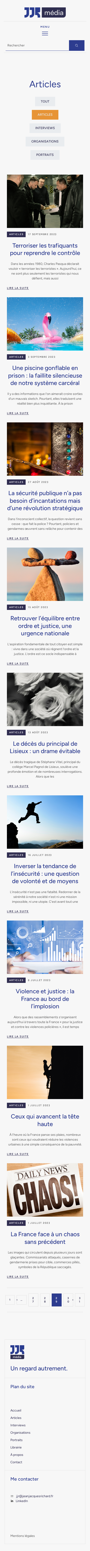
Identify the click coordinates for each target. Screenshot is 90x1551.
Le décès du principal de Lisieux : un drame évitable (45, 747)
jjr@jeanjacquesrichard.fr (34, 1496)
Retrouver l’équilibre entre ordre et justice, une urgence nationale (45, 626)
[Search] (76, 45)
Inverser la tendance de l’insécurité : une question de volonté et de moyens (45, 873)
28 (45, 1300)
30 (68, 1300)
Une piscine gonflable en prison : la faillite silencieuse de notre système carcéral (45, 375)
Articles (16, 234)
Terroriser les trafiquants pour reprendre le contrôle (45, 249)
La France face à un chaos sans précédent (45, 1237)
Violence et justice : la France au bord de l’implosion (45, 999)
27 (33, 1300)
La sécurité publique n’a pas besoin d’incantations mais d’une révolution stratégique (45, 500)
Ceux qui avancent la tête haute (45, 1120)
